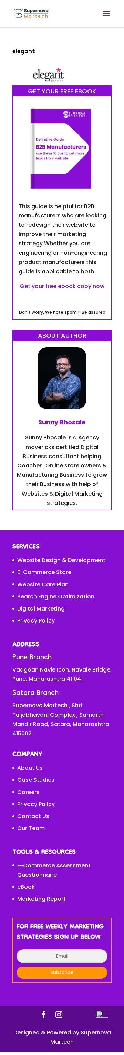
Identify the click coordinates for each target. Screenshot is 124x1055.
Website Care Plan (43, 585)
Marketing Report (41, 899)
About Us (30, 768)
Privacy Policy (36, 621)
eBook (26, 887)
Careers (28, 792)
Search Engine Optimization (55, 597)
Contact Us (33, 816)
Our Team (31, 828)
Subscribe (62, 972)
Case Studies (35, 780)
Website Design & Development (61, 560)
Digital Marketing (41, 609)
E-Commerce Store (44, 572)
